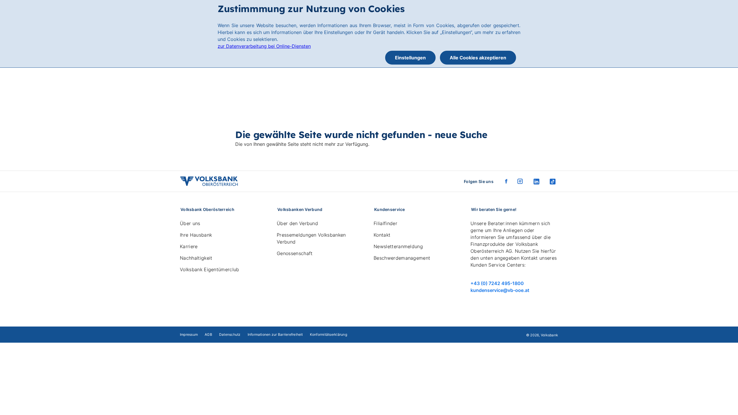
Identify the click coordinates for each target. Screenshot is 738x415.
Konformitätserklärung (328, 334)
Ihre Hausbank (196, 235)
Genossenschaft (294, 253)
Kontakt (382, 235)
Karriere (189, 246)
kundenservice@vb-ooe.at (499, 290)
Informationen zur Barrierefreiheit (275, 334)
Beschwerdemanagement (402, 258)
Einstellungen (410, 58)
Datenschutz (230, 334)
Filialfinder (385, 223)
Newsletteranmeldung (398, 246)
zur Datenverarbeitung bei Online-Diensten (264, 46)
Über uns (190, 223)
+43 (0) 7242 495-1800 (497, 283)
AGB (208, 334)
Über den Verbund (297, 223)
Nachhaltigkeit (196, 258)
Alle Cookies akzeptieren (478, 58)
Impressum (189, 334)
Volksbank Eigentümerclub (209, 269)
